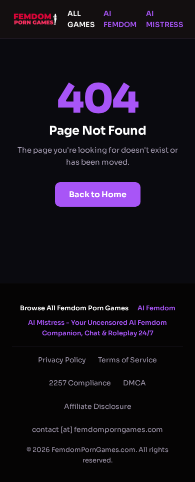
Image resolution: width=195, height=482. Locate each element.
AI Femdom (120, 19)
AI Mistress (164, 19)
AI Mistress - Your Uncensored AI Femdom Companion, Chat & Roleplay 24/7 (97, 327)
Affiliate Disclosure (98, 406)
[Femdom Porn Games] (36, 19)
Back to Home (97, 194)
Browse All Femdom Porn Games (74, 308)
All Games (81, 19)
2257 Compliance (80, 382)
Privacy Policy (62, 359)
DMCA (134, 382)
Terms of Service (127, 359)
